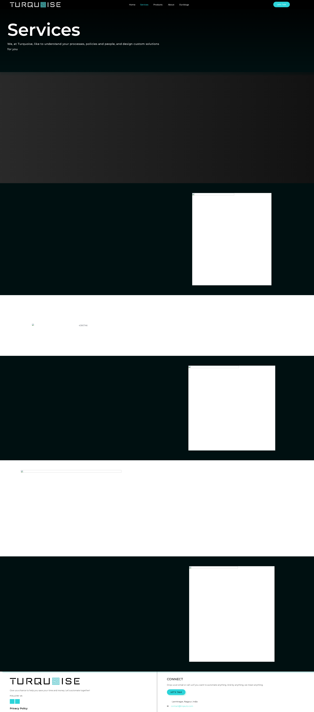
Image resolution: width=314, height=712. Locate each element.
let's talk (176, 692)
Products (158, 5)
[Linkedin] (17, 701)
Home (132, 5)
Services (144, 5)
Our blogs (184, 5)
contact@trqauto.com (182, 706)
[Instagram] (12, 701)
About (171, 5)
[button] (281, 4)
